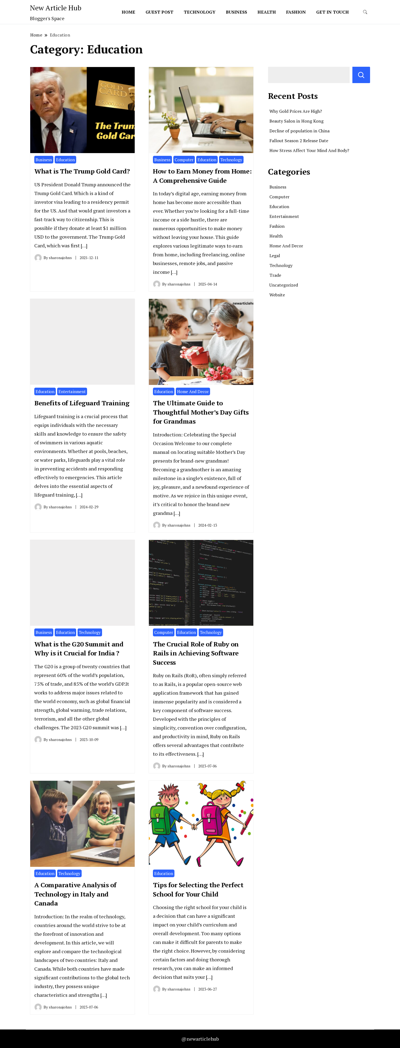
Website (277, 295)
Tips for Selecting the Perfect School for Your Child (198, 889)
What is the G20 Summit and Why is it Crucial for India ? (78, 649)
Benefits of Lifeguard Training (81, 403)
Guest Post (159, 12)
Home (128, 12)
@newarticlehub (200, 1038)
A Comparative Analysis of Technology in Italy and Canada (75, 893)
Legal (274, 256)
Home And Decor (193, 391)
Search (361, 75)
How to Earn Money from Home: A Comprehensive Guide (202, 176)
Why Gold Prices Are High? (295, 111)
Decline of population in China (299, 131)
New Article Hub (55, 7)
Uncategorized (283, 285)
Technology (200, 12)
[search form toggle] (365, 12)
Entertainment (72, 391)
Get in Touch (332, 12)
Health (266, 12)
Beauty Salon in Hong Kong (296, 121)
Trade (275, 275)
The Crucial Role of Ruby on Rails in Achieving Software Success (196, 653)
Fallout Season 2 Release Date (298, 141)
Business (236, 12)
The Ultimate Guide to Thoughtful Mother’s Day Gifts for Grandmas (201, 412)
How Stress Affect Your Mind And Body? (309, 150)
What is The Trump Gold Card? (82, 171)
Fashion (296, 12)
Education (65, 159)
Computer (184, 159)
